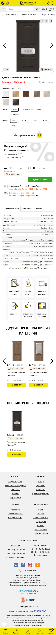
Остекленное (17, 115)
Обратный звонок (29, 570)
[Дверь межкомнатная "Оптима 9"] (28, 46)
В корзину (16, 384)
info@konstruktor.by (15, 557)
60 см (24, 121)
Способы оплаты (15, 513)
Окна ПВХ (15, 489)
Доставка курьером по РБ (19, 193)
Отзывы (40, 525)
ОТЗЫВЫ (40, 208)
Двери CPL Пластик (29, 15)
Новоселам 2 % (13, 154)
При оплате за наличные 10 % (19, 150)
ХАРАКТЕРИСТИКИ (11, 208)
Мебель (15, 493)
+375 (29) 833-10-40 (15, 553)
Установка (40, 489)
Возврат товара (15, 517)
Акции (40, 509)
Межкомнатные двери (8, 15)
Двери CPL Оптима (48, 15)
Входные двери (15, 481)
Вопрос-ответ (41, 529)
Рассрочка (15, 509)
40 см (14, 121)
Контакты (15, 545)
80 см (45, 121)
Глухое (14, 109)
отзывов (42, 268)
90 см (14, 126)
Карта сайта (15, 497)
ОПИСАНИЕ (27, 208)
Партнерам (41, 521)
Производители (41, 533)
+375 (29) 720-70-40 (15, 549)
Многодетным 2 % (14, 157)
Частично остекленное (32, 109)
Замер (41, 481)
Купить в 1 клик (40, 179)
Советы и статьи (40, 517)
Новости (40, 513)
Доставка (40, 485)
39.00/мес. (14, 174)
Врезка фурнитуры (40, 493)
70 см (35, 121)
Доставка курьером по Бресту (21, 195)
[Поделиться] (50, 21)
